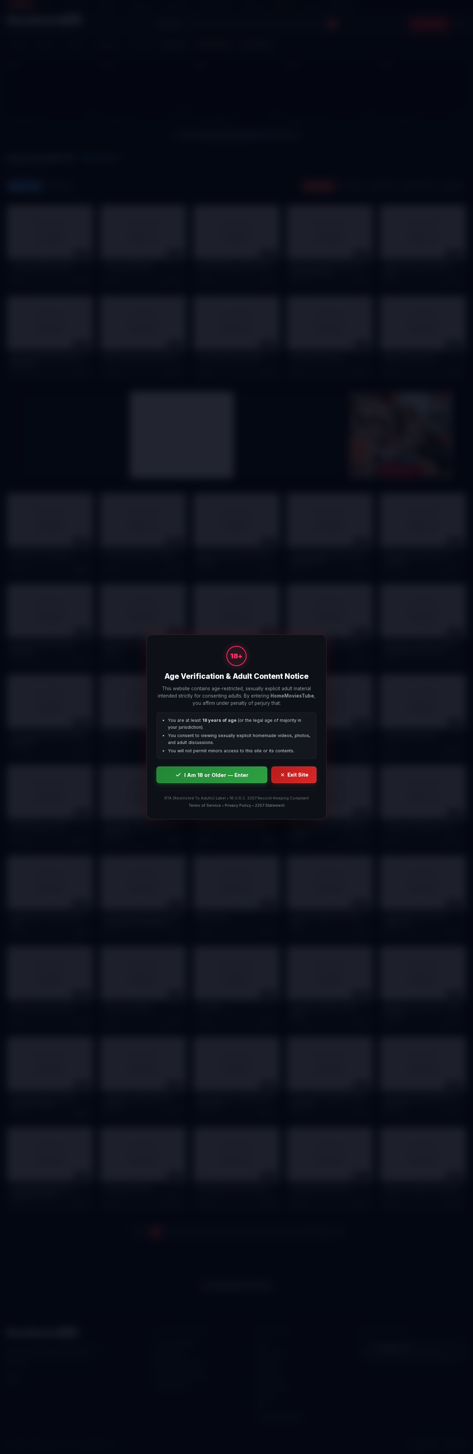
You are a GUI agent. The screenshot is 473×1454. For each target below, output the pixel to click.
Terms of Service (205, 805)
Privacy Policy (238, 805)
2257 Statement (270, 805)
